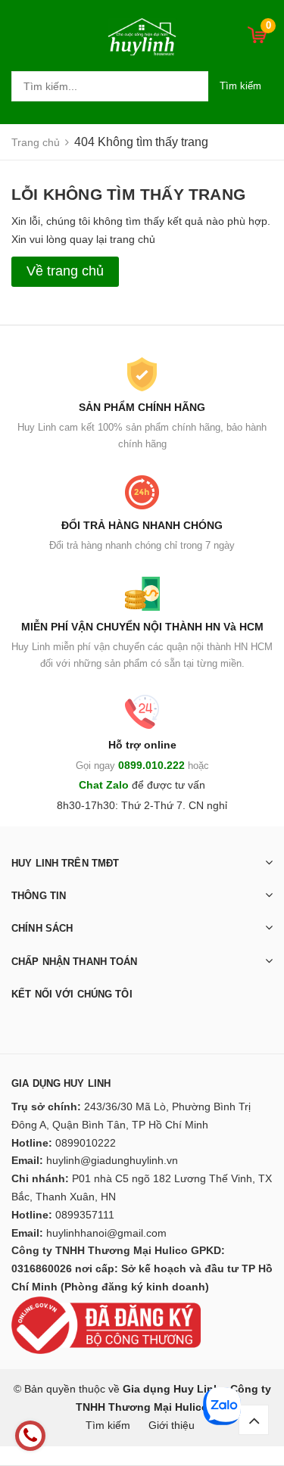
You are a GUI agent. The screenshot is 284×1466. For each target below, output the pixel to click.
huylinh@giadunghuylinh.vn (112, 1160)
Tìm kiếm (240, 86)
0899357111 (84, 1215)
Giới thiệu (171, 1425)
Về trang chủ (65, 271)
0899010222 (85, 1143)
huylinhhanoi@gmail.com (106, 1233)
